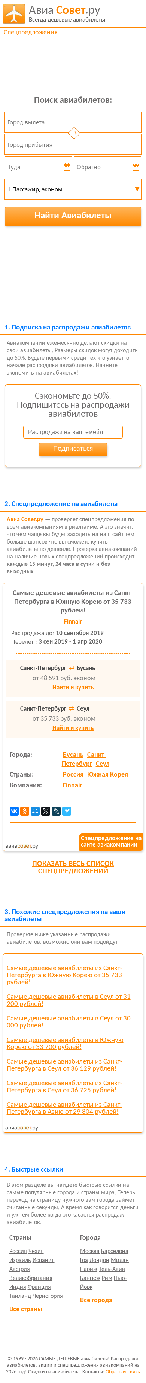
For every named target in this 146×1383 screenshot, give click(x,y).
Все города (96, 1300)
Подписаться (73, 449)
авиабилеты (67, 14)
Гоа (84, 1260)
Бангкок (90, 1278)
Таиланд (20, 1296)
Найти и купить (73, 688)
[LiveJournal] (56, 811)
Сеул (102, 764)
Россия (73, 774)
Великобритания (30, 1278)
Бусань (73, 755)
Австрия (19, 1269)
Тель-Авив (112, 1269)
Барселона (114, 1252)
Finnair (72, 785)
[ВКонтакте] (14, 811)
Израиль (20, 1260)
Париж (88, 1269)
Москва (90, 1252)
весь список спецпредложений (73, 867)
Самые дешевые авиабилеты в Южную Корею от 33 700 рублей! (65, 1044)
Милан (120, 1260)
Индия (17, 1287)
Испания (44, 1260)
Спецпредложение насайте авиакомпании (111, 841)
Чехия (36, 1252)
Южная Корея (107, 774)
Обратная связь (123, 1372)
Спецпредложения (31, 32)
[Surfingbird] (66, 811)
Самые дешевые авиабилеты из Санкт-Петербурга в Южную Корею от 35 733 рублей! (73, 602)
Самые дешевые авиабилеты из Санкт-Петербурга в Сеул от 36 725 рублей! (64, 1087)
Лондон (99, 1260)
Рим (107, 1278)
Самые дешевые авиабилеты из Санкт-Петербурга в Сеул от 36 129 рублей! (64, 1065)
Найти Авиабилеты (73, 215)
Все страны (25, 1309)
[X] (45, 811)
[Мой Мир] (35, 811)
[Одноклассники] (24, 811)
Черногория (48, 1296)
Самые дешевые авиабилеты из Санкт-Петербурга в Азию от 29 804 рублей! (64, 1109)
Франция (39, 1287)
